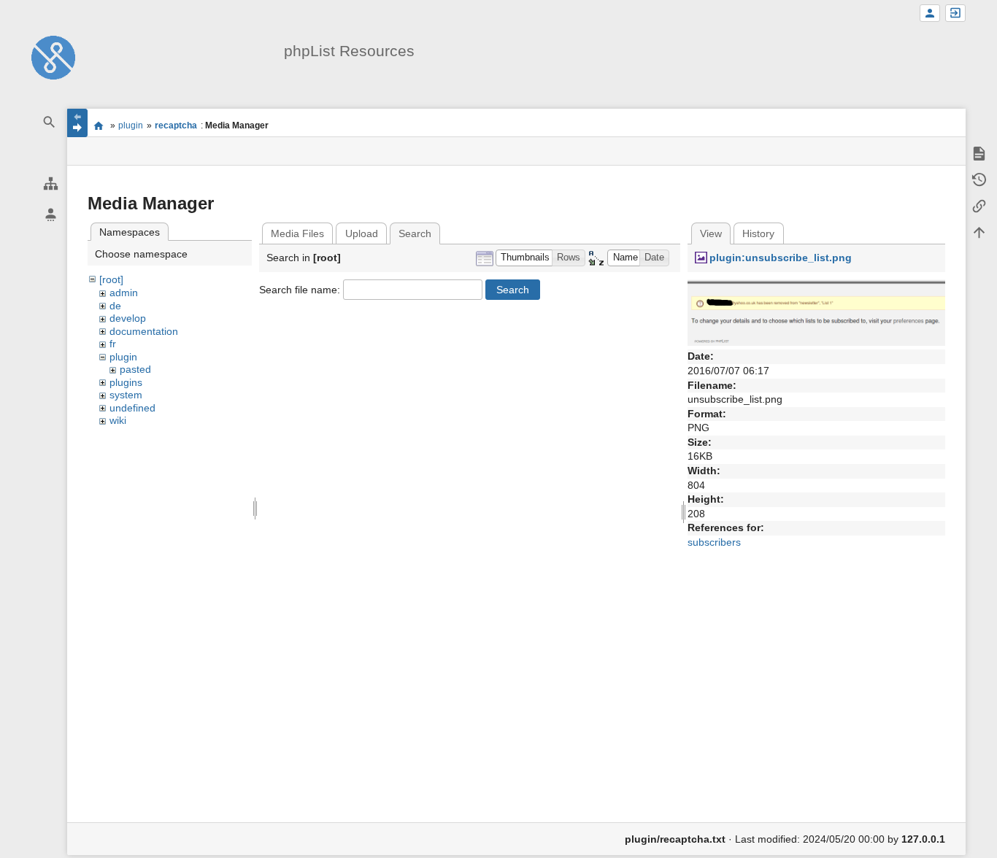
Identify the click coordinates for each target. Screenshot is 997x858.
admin (123, 292)
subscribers (714, 542)
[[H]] (53, 57)
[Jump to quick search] (49, 122)
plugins (125, 382)
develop (127, 318)
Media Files (297, 233)
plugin (130, 125)
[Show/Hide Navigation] (77, 123)
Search (512, 289)
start (99, 125)
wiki (117, 420)
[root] (111, 279)
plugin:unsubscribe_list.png (780, 257)
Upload (361, 233)
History (758, 233)
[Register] (930, 13)
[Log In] (955, 13)
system (125, 395)
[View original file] (816, 311)
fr (112, 343)
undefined (132, 408)
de (115, 306)
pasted (135, 369)
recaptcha (176, 125)
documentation (143, 331)
